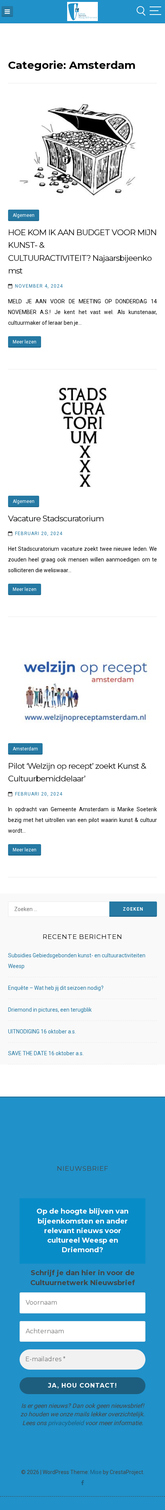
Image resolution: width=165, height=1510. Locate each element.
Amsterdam (25, 749)
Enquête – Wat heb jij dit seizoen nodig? (56, 988)
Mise (96, 1472)
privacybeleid (66, 1423)
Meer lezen (24, 342)
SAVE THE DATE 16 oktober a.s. (46, 1053)
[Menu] (7, 11)
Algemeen (24, 215)
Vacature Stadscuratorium (56, 518)
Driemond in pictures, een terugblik (50, 1010)
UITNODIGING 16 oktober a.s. (42, 1031)
